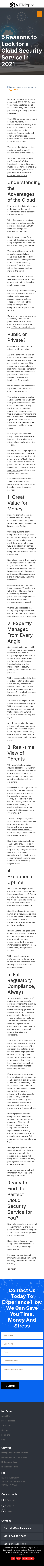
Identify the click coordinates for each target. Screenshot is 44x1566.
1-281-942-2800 (17, 1544)
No (18, 1558)
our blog (11, 1263)
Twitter (9, 1511)
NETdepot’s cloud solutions (23, 327)
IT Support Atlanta (9, 1462)
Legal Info (5, 1435)
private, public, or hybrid (18, 349)
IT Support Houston (9, 1467)
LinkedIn (10, 1506)
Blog (3, 1439)
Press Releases (8, 1421)
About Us (5, 1416)
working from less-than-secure (21, 138)
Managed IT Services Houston (14, 1453)
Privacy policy (28, 1558)
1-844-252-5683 (17, 1536)
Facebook (10, 1500)
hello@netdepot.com (20, 1528)
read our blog (13, 470)
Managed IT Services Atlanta (14, 1457)
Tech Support (7, 1425)
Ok (13, 1558)
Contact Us (6, 1430)
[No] (41, 1555)
